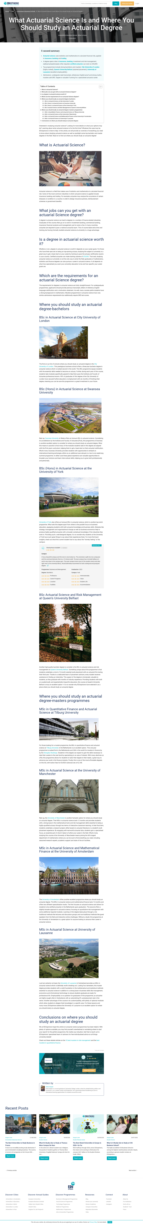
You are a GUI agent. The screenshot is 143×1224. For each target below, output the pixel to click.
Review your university (92, 1201)
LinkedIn (108, 1201)
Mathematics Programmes (63, 1209)
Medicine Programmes (62, 1207)
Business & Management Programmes (66, 1199)
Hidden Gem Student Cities (36, 1204)
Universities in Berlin (11, 1204)
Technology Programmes (63, 1204)
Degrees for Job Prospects (36, 1209)
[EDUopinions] (11, 3)
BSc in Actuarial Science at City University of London (59, 101)
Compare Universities (91, 1207)
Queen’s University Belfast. (59, 670)
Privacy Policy (93, 1222)
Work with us (126, 1204)
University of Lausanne (68, 983)
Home (7, 11)
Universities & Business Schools (25, 11)
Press (124, 1209)
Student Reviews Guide (79, 1140)
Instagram (109, 1204)
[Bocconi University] (48, 1060)
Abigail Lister (8, 1137)
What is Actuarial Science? (50, 89)
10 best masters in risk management (78, 1040)
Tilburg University (52, 748)
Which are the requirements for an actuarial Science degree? (60, 97)
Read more (10, 1156)
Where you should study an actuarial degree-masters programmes (62, 110)
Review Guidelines (91, 1204)
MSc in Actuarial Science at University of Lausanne (59, 118)
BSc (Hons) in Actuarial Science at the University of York (60, 105)
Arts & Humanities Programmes (65, 1212)
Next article (132, 1170)
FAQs (87, 1212)
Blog (115, 3)
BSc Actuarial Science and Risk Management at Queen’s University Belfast (65, 107)
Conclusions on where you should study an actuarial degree (60, 121)
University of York (45, 522)
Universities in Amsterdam (13, 1199)
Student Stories (43, 1140)
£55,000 (86, 256)
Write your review (127, 3)
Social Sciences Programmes (64, 1201)
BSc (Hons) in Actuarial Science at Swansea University (60, 103)
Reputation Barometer (92, 1209)
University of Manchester (56, 818)
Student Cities (32, 1207)
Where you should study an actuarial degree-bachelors (58, 99)
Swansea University (52, 438)
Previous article (12, 1170)
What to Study (82, 35)
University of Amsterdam (50, 899)
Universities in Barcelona (12, 1201)
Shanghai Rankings (50, 753)
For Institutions (127, 1201)
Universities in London (12, 1207)
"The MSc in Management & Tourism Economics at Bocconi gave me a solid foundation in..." (87, 1064)
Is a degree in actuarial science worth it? (54, 94)
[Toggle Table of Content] (99, 86)
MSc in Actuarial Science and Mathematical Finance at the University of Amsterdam (68, 116)
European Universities (34, 1199)
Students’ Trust (127, 1207)
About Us (125, 1199)
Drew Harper (49, 1087)
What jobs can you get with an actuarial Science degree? (59, 92)
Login (137, 3)
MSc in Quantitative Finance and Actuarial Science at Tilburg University (64, 112)
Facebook (109, 1199)
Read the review (89, 1070)
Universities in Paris (11, 1209)
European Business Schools (36, 1201)
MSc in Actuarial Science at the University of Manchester (60, 114)
